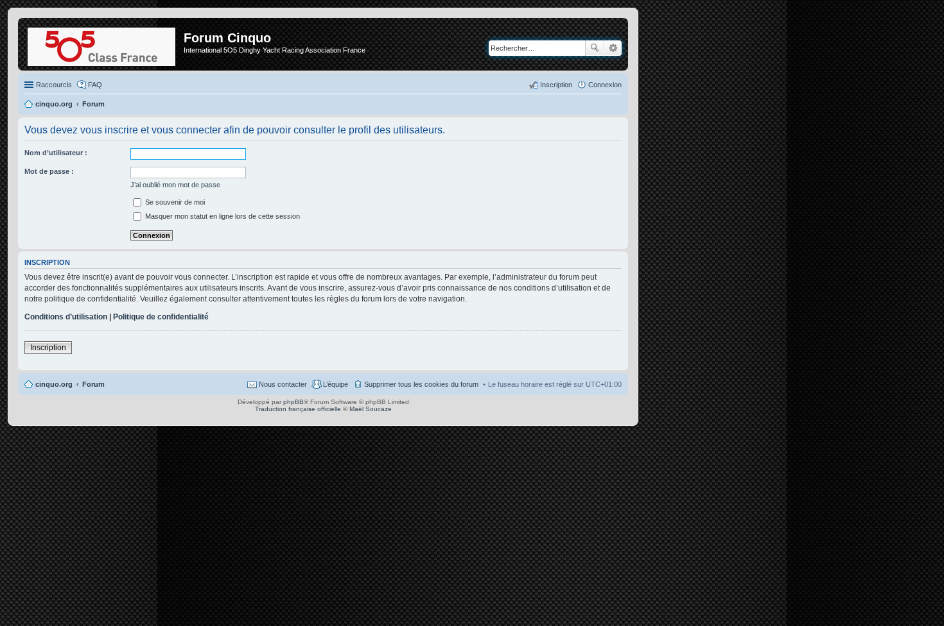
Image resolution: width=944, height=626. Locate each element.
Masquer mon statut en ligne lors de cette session (221, 216)
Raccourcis (54, 85)
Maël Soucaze (370, 408)
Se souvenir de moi (174, 202)
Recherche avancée (613, 48)
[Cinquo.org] (102, 44)
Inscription (48, 347)
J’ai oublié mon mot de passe (175, 185)
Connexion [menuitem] (605, 85)
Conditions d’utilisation (65, 316)
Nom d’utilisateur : (55, 152)
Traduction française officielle (298, 408)
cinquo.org (54, 384)
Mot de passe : (49, 171)
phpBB (293, 401)
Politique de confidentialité (161, 316)
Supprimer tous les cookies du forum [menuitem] (421, 384)
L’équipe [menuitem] (335, 384)
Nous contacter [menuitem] (283, 384)
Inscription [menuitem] (556, 85)
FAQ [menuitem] (95, 85)
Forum (93, 384)
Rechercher (594, 48)
